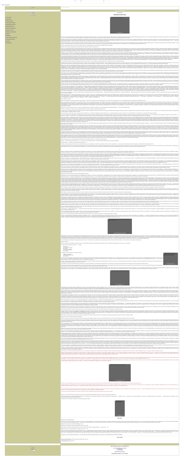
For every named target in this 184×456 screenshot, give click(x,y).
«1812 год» (103, 434)
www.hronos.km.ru (120, 449)
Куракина (76, 311)
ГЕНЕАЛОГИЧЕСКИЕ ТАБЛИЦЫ (11, 28)
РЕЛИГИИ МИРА (8, 35)
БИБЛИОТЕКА (7, 4)
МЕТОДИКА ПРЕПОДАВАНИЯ (10, 39)
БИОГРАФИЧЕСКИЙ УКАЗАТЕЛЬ (11, 24)
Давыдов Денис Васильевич (66, 439)
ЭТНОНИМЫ (8, 33)
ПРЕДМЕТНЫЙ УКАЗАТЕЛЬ (10, 26)
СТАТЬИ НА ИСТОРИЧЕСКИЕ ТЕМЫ (11, 37)
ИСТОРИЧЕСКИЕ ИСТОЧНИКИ (10, 22)
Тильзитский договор (65, 440)
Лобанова (83, 311)
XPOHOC (3, 4)
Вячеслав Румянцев (121, 451)
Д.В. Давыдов (119, 12)
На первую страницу (8, 17)
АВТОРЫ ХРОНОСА (9, 42)
